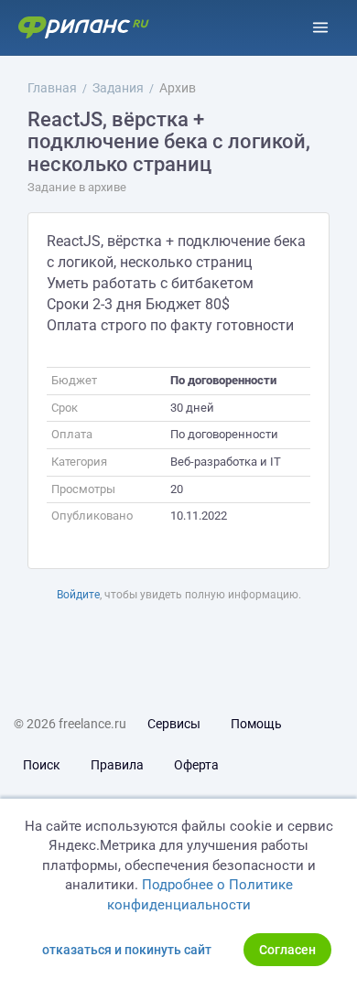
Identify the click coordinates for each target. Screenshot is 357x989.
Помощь (256, 723)
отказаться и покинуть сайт (126, 949)
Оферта (196, 765)
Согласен (287, 949)
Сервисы (173, 723)
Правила (117, 765)
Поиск (41, 765)
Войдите (78, 594)
